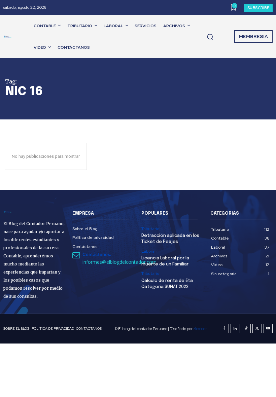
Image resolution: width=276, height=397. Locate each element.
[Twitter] (257, 328)
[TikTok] (246, 328)
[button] (210, 37)
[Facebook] (224, 328)
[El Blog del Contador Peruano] (8, 36)
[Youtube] (268, 328)
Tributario (150, 228)
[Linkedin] (235, 328)
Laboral (148, 251)
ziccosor (200, 328)
